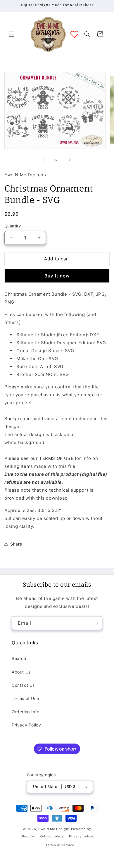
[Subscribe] (95, 623)
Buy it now (57, 276)
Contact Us (23, 685)
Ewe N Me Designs (54, 829)
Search (19, 658)
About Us (21, 671)
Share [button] (16, 543)
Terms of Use (25, 698)
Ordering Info (25, 711)
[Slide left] (44, 159)
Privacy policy (81, 836)
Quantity (12, 226)
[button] (11, 34)
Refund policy (51, 836)
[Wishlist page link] (74, 34)
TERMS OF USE (56, 458)
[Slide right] (69, 159)
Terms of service (60, 845)
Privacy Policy (26, 724)
